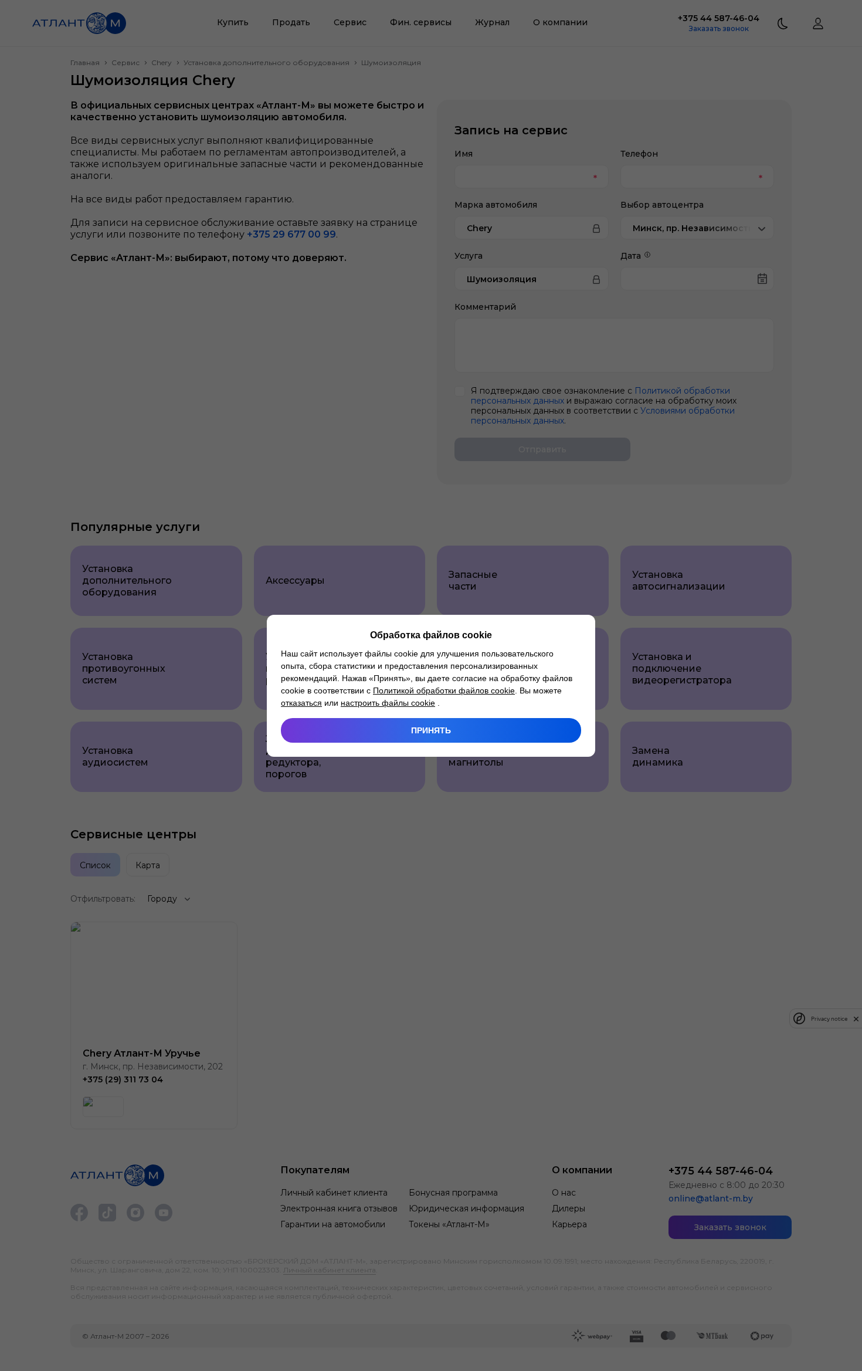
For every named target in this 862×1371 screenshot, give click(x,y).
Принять (431, 730)
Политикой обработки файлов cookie (444, 690)
